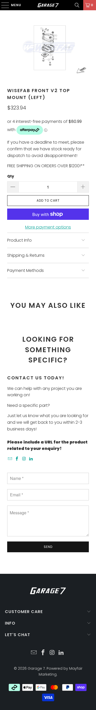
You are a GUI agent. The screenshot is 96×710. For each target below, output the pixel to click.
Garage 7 (36, 668)
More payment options (48, 227)
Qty (10, 176)
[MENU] (2, 5)
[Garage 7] (48, 5)
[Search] (77, 5)
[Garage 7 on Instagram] (24, 459)
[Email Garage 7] (10, 459)
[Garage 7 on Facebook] (17, 459)
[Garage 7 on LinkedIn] (31, 459)
